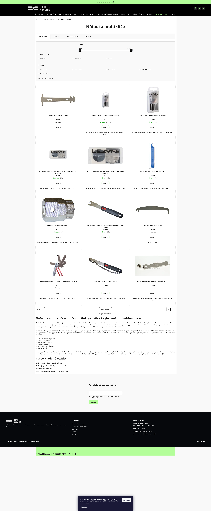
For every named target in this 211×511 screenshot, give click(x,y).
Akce (42, 58)
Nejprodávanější (72, 36)
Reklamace (75, 429)
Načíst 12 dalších (105, 309)
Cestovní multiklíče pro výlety (47, 339)
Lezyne (77, 70)
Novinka (77, 58)
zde (87, 503)
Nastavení (84, 507)
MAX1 (111, 70)
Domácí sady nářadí (44, 341)
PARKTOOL (146, 70)
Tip (110, 58)
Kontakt (74, 434)
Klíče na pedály (42, 349)
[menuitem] (39, 14)
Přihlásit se (93, 402)
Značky (74, 431)
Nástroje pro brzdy (44, 345)
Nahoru (41, 309)
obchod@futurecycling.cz (144, 431)
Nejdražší (57, 36)
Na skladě (44, 54)
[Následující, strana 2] (168, 309)
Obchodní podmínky (78, 424)
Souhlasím (126, 500)
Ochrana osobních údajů (79, 426)
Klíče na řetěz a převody (45, 343)
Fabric (43, 70)
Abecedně (88, 36)
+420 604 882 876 (143, 428)
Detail (57, 127)
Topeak (43, 74)
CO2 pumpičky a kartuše (46, 347)
